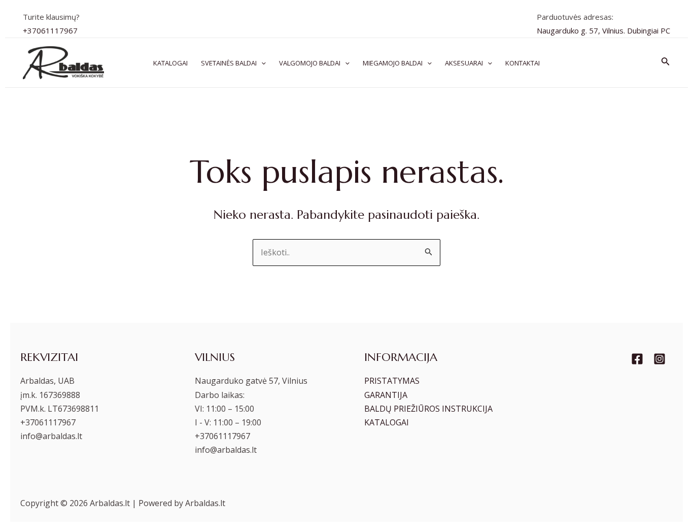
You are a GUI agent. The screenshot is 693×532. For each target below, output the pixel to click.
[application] (261, 63)
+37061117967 (50, 30)
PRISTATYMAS (392, 380)
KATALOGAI (386, 422)
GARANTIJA (385, 395)
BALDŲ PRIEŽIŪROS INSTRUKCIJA (428, 408)
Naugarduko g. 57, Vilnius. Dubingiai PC (603, 30)
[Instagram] (659, 359)
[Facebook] (637, 359)
